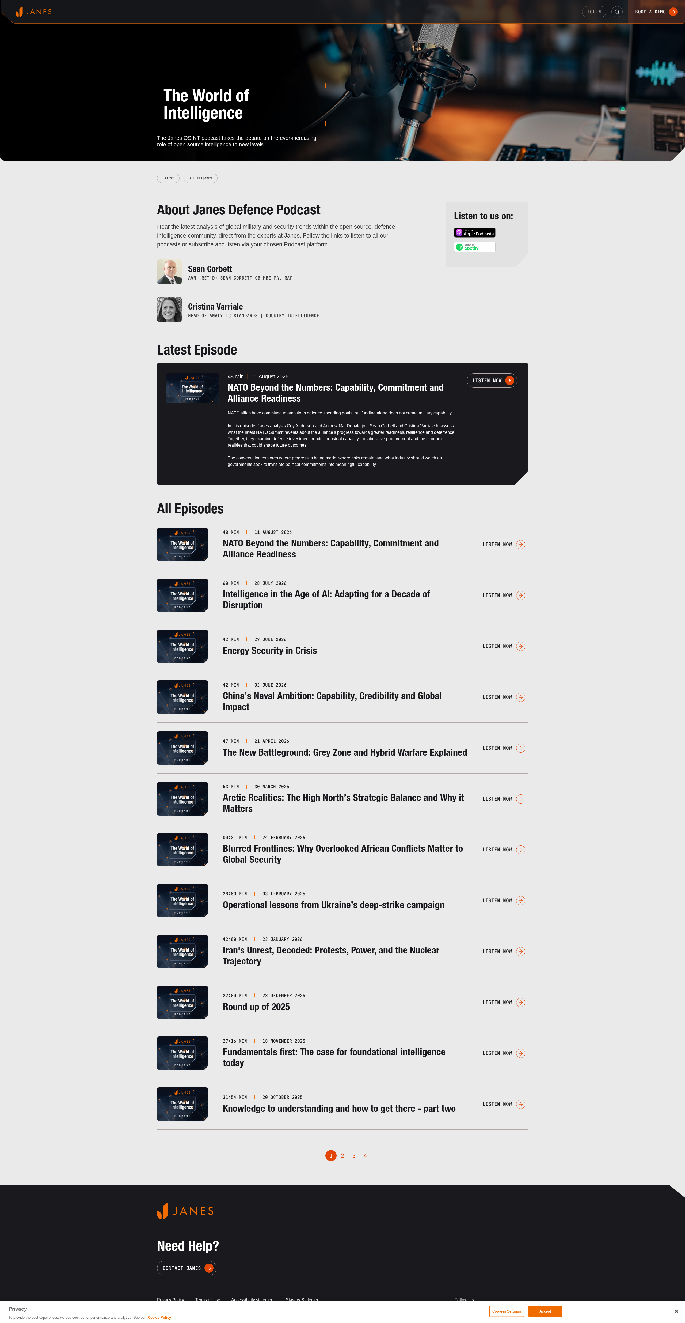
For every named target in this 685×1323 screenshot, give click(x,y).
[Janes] (33, 11)
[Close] (676, 1311)
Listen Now (487, 380)
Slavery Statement (303, 1300)
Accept (545, 1311)
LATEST (168, 178)
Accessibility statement (253, 1300)
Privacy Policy (170, 1300)
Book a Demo (650, 11)
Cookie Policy (159, 1318)
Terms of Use (207, 1300)
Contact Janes (182, 1268)
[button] (617, 11)
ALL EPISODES (200, 178)
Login (594, 11)
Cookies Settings (506, 1311)
